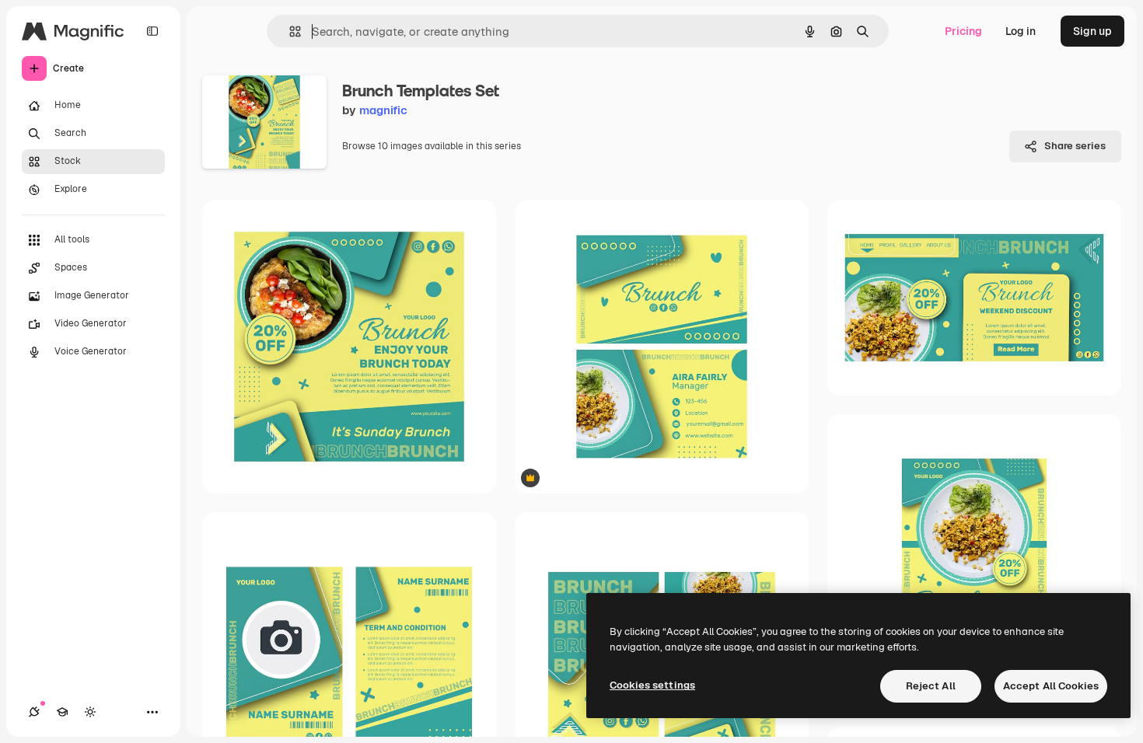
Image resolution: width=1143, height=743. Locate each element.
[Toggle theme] (90, 711)
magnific (383, 110)
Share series (1075, 145)
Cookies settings (652, 685)
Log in (1020, 31)
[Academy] (62, 711)
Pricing (963, 31)
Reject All (931, 685)
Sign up (1092, 31)
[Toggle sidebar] (152, 31)
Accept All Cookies (1051, 685)
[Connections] (34, 711)
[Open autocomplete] (288, 31)
